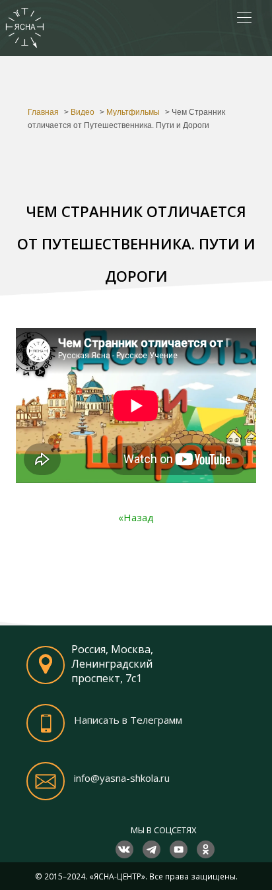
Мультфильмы (133, 112)
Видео (82, 112)
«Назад (136, 517)
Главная (43, 112)
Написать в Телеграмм (128, 719)
